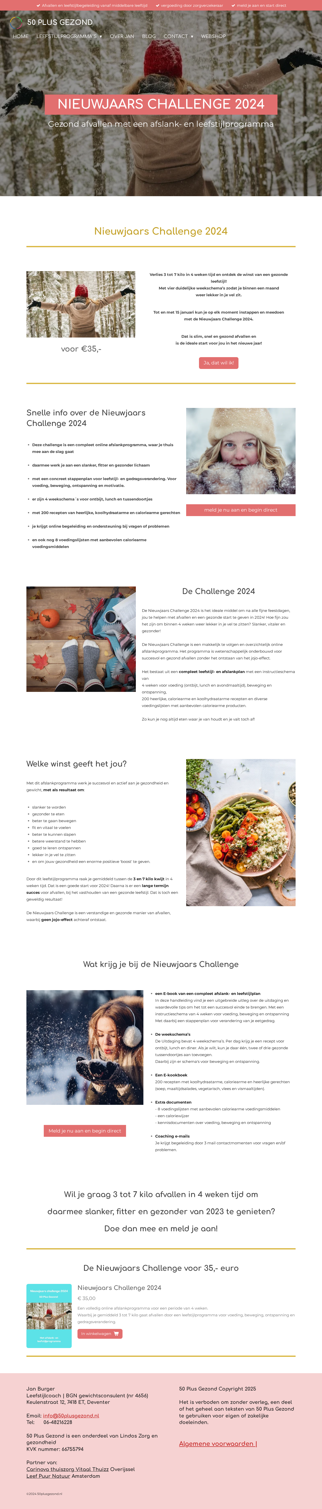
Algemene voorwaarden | (218, 1444)
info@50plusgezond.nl (71, 1415)
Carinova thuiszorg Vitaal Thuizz (67, 1469)
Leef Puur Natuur (48, 1476)
